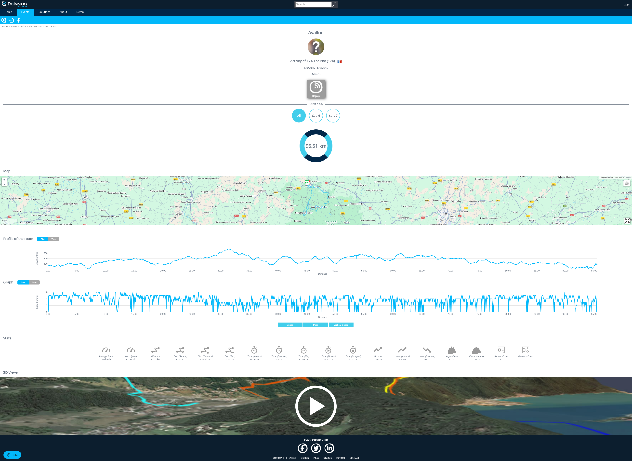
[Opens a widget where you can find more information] (12, 455)
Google (628, 177)
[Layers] (626, 183)
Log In (627, 4)
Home (8, 12)
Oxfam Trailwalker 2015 (31, 26)
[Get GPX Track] (11, 20)
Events (25, 12)
